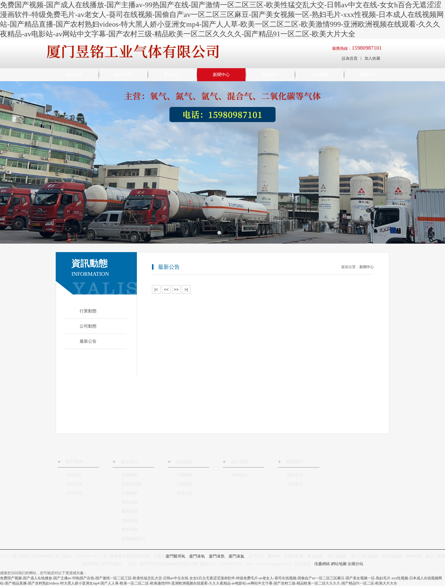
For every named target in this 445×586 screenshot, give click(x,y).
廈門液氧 (197, 556)
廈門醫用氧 (175, 556)
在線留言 (295, 484)
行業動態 (185, 475)
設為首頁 (350, 58)
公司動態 (185, 484)
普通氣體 (129, 475)
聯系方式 (368, 74)
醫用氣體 (129, 511)
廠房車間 (270, 74)
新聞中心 (221, 74)
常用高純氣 (131, 484)
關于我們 (123, 74)
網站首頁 (74, 74)
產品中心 (172, 74)
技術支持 (74, 484)
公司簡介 (74, 475)
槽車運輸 (129, 529)
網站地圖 (339, 563)
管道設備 (129, 520)
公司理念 (74, 493)
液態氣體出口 (133, 538)
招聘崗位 (240, 475)
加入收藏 (372, 58)
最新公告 (185, 493)
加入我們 (319, 74)
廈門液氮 (236, 556)
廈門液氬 (217, 556)
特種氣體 (129, 493)
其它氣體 (129, 502)
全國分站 (355, 563)
